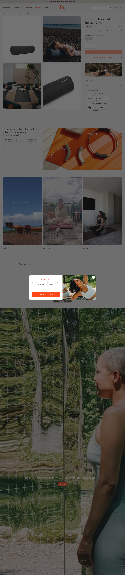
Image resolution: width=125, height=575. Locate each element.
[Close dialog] (93, 277)
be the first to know (46, 294)
